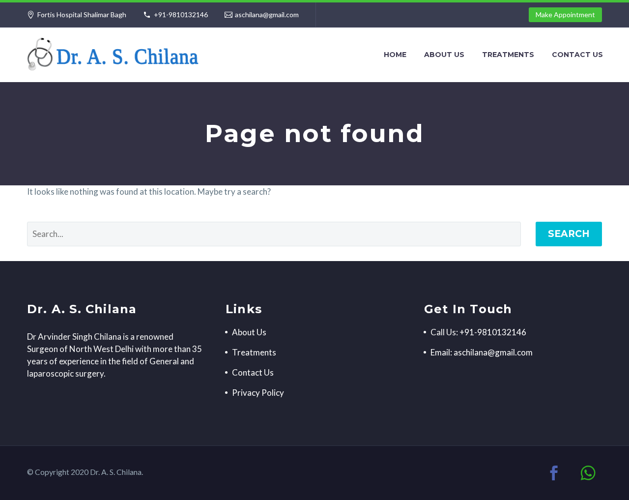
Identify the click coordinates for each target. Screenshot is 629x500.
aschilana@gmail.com (267, 14)
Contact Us (577, 54)
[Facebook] (554, 473)
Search (569, 233)
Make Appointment (565, 14)
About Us (444, 54)
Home (395, 54)
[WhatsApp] (588, 473)
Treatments (508, 54)
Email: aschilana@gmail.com (481, 352)
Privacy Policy (258, 392)
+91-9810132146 (181, 14)
